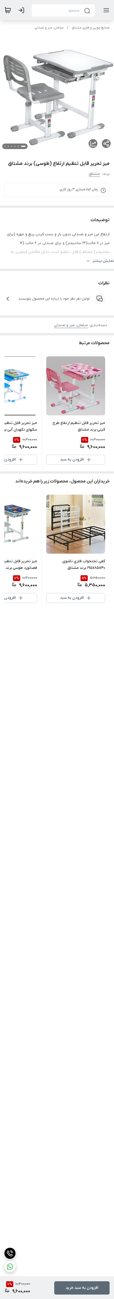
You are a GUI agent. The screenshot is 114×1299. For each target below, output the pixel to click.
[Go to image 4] (11, 146)
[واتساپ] (9, 1266)
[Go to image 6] (5, 146)
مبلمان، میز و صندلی (49, 27)
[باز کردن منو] (105, 10)
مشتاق (94, 174)
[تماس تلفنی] (9, 1253)
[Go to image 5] (8, 146)
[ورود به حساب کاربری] (22, 10)
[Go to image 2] (18, 146)
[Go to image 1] (23, 146)
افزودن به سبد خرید (82, 1287)
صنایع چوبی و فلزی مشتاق (91, 27)
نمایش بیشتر (103, 261)
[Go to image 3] (14, 146)
